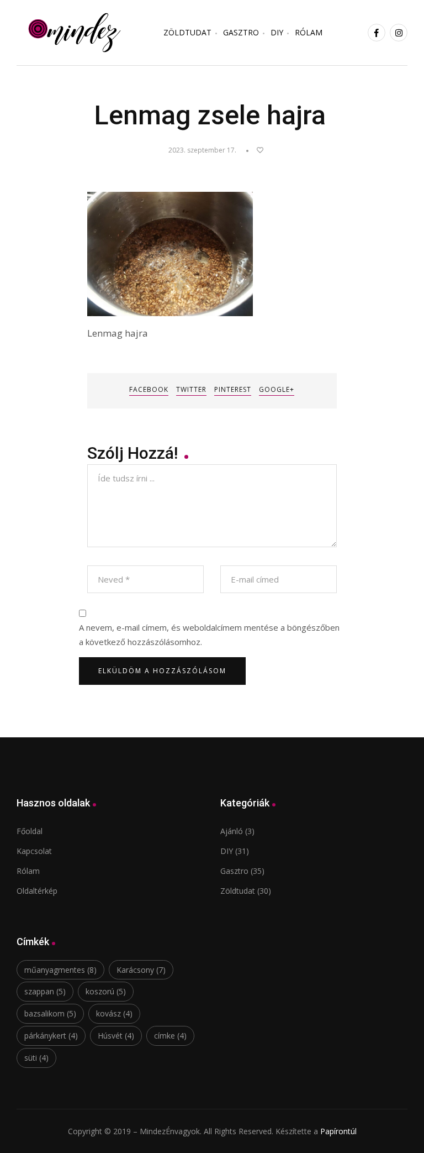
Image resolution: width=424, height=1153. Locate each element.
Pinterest (232, 389)
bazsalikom (50, 1013)
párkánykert (51, 1035)
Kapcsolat (34, 851)
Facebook (148, 389)
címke (170, 1035)
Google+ (276, 389)
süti (36, 1057)
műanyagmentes (60, 970)
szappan (45, 991)
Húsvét (116, 1035)
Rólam (308, 32)
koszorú (106, 991)
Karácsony (141, 970)
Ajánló (231, 831)
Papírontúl (338, 1131)
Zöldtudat (237, 890)
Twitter (191, 389)
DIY (277, 32)
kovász (114, 1013)
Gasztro (241, 32)
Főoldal (30, 831)
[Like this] (254, 150)
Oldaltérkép (37, 890)
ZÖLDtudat (187, 32)
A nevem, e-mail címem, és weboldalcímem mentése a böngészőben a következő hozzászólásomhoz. (209, 634)
